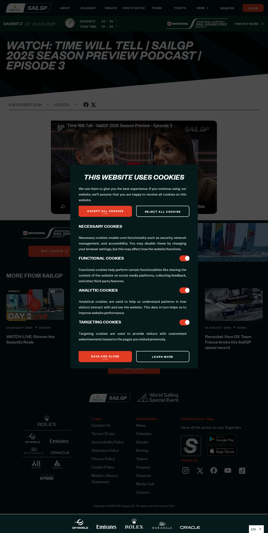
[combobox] (256, 529)
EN (253, 529)
